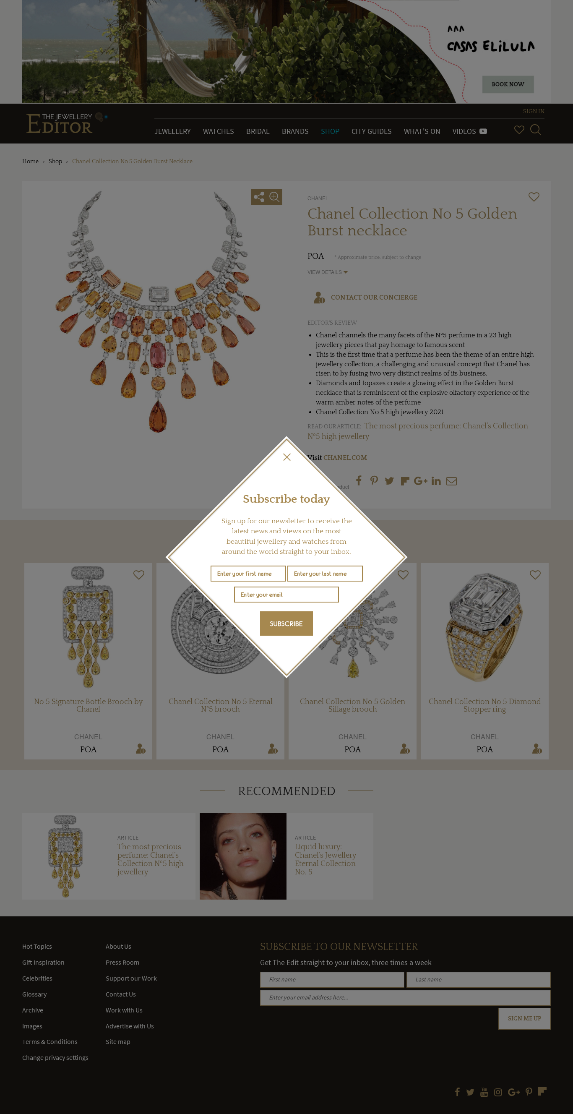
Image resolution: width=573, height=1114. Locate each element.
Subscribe (286, 623)
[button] (286, 457)
